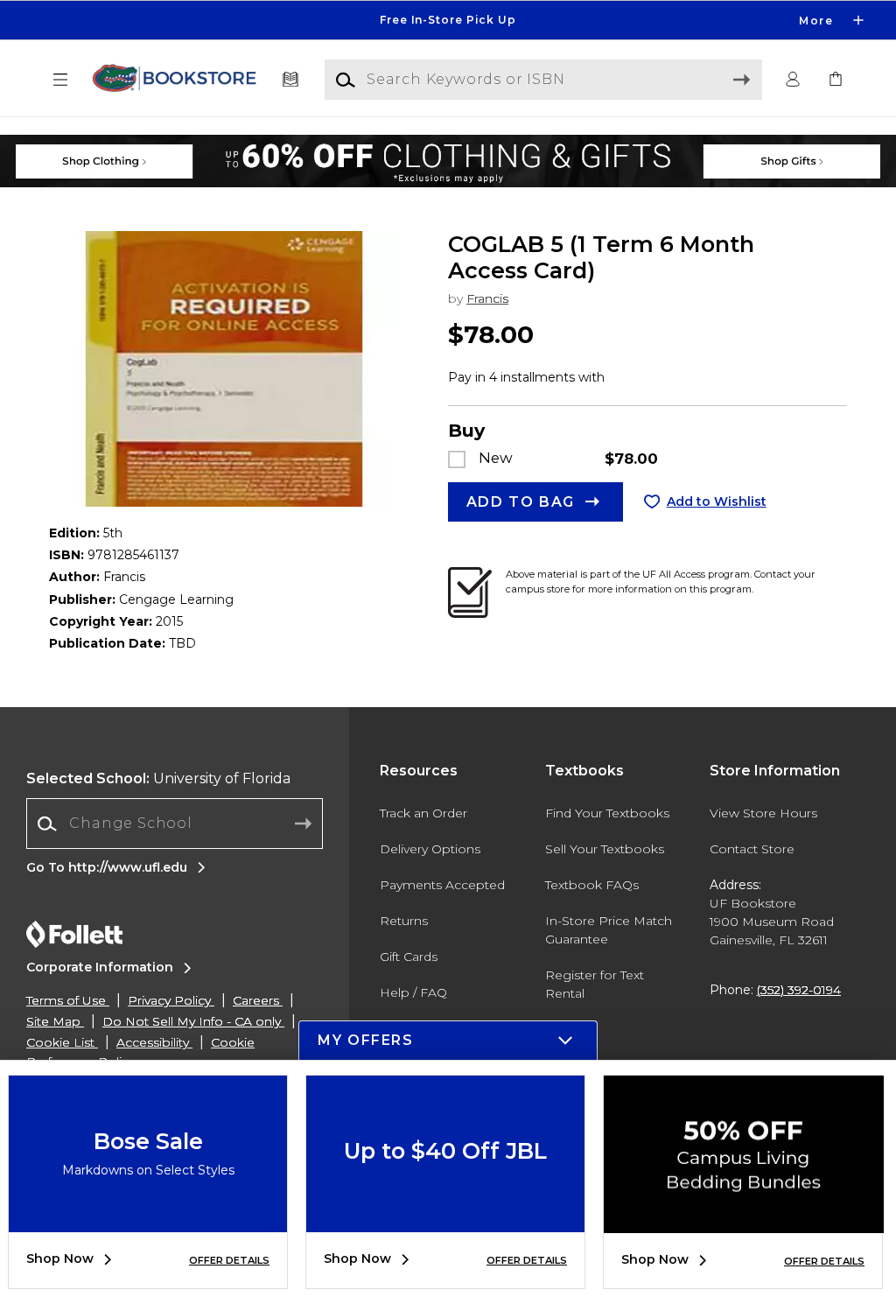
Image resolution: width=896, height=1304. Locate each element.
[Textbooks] (290, 80)
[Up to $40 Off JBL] (445, 1219)
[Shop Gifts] (738, 143)
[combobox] (174, 824)
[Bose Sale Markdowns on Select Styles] (148, 1219)
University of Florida (158, 778)
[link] (835, 80)
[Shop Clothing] (158, 143)
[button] (448, 20)
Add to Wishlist (716, 501)
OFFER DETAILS (229, 1260)
